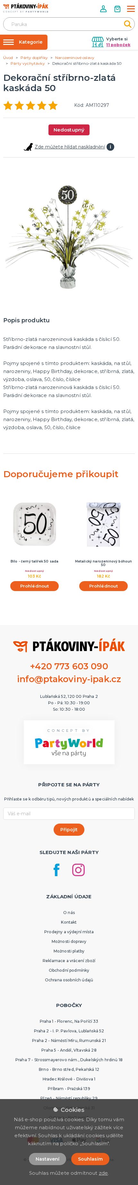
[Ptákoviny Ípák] (25, 8)
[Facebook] (56, 870)
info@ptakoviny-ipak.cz (69, 679)
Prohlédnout (34, 585)
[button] (104, 9)
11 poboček (118, 44)
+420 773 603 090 (69, 666)
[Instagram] (78, 870)
